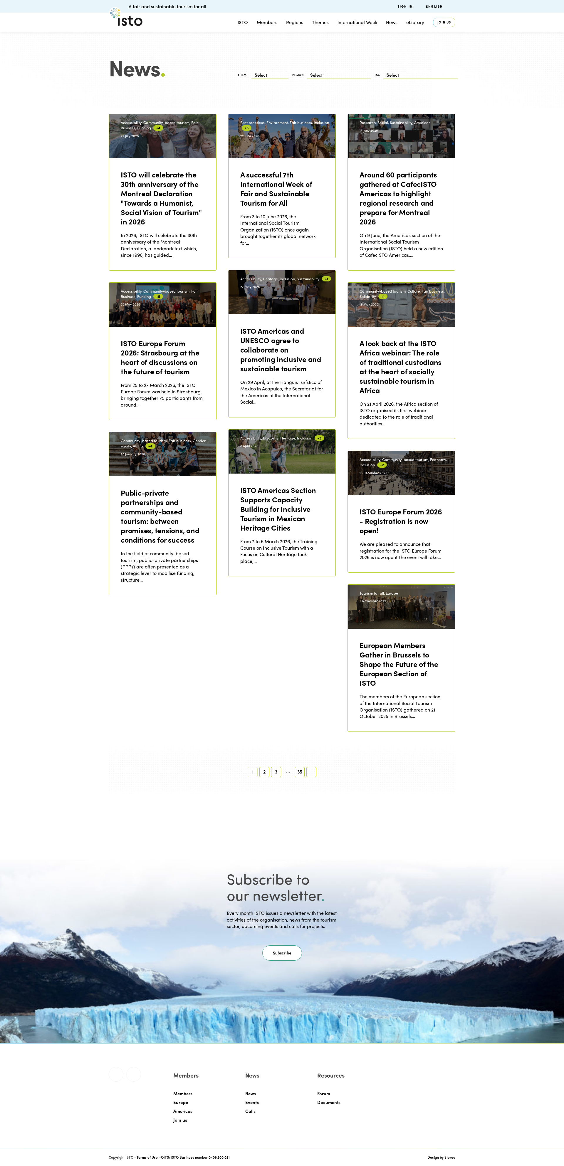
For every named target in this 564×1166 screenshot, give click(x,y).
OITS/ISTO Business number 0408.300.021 (195, 1157)
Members (267, 22)
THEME (243, 75)
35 (299, 771)
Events (252, 1102)
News (250, 1093)
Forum (323, 1093)
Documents (328, 1102)
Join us (444, 22)
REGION (298, 75)
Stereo (449, 1157)
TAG (377, 75)
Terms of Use (147, 1157)
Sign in (405, 6)
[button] (282, 953)
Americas (182, 1111)
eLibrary (415, 22)
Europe (180, 1102)
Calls (250, 1111)
